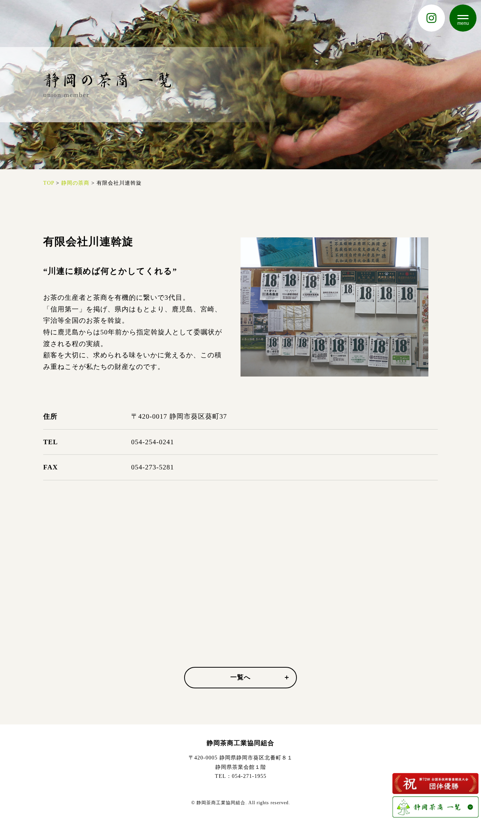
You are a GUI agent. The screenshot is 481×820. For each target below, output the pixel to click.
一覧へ (240, 677)
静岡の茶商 (75, 183)
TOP (48, 183)
